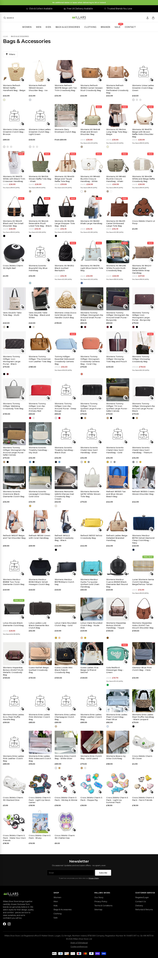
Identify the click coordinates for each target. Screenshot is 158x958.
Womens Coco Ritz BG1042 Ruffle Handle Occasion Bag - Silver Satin (14, 924)
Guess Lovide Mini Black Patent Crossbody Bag (63, 670)
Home (5, 36)
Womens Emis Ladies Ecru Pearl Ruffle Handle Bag (13, 717)
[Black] (4, 236)
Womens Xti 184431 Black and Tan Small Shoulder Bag (13, 223)
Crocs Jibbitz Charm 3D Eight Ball (13, 266)
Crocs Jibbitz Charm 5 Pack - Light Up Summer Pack (117, 800)
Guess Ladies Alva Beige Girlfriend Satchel (89, 670)
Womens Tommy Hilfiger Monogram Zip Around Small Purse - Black (91, 316)
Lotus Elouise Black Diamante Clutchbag (13, 624)
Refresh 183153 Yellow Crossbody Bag (91, 536)
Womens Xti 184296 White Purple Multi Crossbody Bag (116, 268)
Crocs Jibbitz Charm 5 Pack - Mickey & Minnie (66, 798)
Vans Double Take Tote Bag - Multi (12, 313)
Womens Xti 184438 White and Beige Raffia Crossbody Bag (143, 179)
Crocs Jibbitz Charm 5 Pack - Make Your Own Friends (14, 838)
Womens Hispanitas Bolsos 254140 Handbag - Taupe (116, 625)
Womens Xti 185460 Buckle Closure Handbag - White (90, 179)
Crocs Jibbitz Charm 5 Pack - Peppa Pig (91, 798)
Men (38, 27)
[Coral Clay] (81, 374)
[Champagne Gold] (56, 726)
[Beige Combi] (107, 847)
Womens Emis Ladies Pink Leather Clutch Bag (13, 758)
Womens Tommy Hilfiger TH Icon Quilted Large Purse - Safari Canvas (117, 407)
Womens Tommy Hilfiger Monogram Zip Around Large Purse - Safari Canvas (14, 451)
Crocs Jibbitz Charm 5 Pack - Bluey (39, 836)
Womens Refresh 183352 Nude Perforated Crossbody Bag (117, 89)
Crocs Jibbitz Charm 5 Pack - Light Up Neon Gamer (39, 800)
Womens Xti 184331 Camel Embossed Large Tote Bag (115, 223)
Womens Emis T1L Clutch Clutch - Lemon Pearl (117, 879)
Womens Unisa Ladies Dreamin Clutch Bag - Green (143, 88)
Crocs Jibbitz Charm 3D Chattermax (65, 836)
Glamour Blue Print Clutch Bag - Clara (142, 668)
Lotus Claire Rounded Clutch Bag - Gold (66, 624)
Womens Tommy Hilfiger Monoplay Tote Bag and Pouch (116, 359)
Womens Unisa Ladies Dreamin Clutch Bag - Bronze (14, 131)
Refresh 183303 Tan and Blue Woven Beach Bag (116, 494)
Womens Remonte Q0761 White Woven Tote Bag (90, 494)
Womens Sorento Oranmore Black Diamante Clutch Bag (13, 494)
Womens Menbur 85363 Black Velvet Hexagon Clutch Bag (39, 582)
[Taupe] (107, 638)
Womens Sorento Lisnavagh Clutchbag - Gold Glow (40, 494)
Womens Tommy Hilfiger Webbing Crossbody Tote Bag (13, 406)
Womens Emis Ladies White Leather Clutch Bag (91, 717)
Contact (130, 27)
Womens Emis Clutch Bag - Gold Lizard (91, 757)
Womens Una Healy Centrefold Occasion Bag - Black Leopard (65, 923)
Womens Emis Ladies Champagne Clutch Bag (65, 717)
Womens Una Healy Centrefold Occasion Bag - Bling (39, 923)
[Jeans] (81, 283)
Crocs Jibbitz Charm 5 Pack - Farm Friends (143, 798)
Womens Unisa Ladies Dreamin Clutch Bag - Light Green (40, 131)
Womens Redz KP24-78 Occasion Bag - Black (13, 879)
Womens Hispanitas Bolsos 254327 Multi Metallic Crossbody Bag (13, 671)
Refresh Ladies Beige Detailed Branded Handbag (116, 538)
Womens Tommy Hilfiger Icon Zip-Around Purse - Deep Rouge (65, 407)
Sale (117, 27)
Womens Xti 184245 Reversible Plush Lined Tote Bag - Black (40, 223)
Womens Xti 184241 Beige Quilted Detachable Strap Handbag (141, 269)
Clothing (90, 27)
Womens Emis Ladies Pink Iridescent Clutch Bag (40, 758)
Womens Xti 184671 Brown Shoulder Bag (142, 922)
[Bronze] (137, 99)
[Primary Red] (30, 418)
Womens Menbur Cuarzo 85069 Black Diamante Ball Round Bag (117, 583)
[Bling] (30, 935)
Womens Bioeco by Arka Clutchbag (116, 757)
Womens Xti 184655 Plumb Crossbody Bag (117, 922)
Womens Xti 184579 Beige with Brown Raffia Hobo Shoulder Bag (143, 133)
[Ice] (30, 99)
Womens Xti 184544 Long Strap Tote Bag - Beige (117, 131)
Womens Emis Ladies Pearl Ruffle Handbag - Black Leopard (143, 717)
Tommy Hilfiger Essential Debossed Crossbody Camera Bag (64, 360)
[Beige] (4, 99)
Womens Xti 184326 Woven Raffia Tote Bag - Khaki (40, 179)
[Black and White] (7, 327)
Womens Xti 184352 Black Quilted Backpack (64, 268)
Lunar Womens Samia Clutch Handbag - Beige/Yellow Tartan (143, 582)
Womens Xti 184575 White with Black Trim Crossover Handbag (14, 179)
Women (27, 27)
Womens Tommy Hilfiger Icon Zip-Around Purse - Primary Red (37, 407)
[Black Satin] (133, 891)
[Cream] (56, 506)
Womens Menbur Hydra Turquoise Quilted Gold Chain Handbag (89, 583)
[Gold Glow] (30, 506)
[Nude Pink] (59, 638)
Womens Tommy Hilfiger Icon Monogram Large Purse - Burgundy (141, 316)
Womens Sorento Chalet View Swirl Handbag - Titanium (142, 450)
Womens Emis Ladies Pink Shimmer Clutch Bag (39, 717)
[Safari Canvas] (85, 418)
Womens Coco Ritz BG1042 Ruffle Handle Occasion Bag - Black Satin (143, 880)
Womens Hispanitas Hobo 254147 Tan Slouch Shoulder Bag (143, 625)
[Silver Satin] (137, 891)
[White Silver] (56, 768)
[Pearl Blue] (107, 726)
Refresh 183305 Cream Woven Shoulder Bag (143, 492)
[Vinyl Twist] (81, 935)
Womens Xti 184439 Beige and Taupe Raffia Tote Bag (64, 179)
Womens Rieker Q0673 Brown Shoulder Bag (140, 838)
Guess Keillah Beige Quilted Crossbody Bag (39, 670)
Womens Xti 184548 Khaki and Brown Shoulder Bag (90, 131)
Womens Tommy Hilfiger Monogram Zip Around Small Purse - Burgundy (117, 316)
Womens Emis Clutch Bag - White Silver (65, 757)
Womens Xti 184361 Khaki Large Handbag (91, 222)
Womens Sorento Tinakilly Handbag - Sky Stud (38, 450)
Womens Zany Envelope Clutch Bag (65, 130)
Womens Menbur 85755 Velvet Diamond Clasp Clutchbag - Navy (143, 539)
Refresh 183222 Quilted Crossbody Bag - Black (64, 538)
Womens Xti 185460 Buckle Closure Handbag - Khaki (116, 179)
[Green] (133, 99)
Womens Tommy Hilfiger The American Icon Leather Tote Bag (40, 359)
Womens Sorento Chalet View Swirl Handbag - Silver (89, 450)
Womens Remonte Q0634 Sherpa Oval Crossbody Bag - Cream (64, 495)
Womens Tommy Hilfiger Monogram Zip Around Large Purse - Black (143, 407)
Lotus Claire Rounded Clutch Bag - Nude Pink (91, 625)
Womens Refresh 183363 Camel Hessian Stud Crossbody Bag (91, 88)
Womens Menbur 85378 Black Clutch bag (64, 582)
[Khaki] (81, 147)
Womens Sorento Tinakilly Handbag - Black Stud (64, 450)
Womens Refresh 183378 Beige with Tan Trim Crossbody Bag (66, 88)
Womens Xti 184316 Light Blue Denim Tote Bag (91, 268)
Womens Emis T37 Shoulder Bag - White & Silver (91, 879)
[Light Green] (140, 99)
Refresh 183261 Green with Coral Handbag (39, 536)
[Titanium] (88, 462)
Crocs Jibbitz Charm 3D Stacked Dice (13, 798)
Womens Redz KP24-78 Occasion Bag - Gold (39, 879)
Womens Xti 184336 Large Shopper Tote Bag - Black (65, 223)
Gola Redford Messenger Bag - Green (115, 670)
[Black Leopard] (133, 726)
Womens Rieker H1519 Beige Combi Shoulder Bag (117, 838)
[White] (81, 191)
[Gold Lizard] (59, 768)
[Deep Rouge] (33, 418)
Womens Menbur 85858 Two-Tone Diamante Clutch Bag (13, 582)
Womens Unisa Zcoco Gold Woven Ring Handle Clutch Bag (65, 315)
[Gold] (85, 462)
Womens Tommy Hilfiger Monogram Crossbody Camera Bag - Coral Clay (89, 360)
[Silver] (81, 462)
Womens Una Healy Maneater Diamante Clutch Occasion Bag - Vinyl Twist (91, 924)
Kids (48, 27)
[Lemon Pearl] (107, 891)
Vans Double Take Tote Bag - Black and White (39, 315)
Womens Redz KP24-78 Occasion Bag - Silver (65, 879)
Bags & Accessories (68, 27)
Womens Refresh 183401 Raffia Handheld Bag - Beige (14, 88)
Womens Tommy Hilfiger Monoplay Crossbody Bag (141, 359)
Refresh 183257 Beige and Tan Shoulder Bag (14, 536)
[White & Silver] (81, 891)
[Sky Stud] (30, 462)
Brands (105, 27)
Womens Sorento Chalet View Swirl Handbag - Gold (115, 450)
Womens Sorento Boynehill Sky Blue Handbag (38, 268)
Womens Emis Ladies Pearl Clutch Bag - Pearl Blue (116, 717)
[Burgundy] (85, 327)
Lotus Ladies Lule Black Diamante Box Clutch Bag (39, 625)
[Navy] (133, 550)
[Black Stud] (33, 462)
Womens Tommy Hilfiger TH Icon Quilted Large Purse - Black (91, 407)
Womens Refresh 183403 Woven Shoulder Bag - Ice (38, 88)
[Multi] (4, 327)
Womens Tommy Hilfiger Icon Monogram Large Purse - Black (11, 360)
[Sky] (30, 283)
